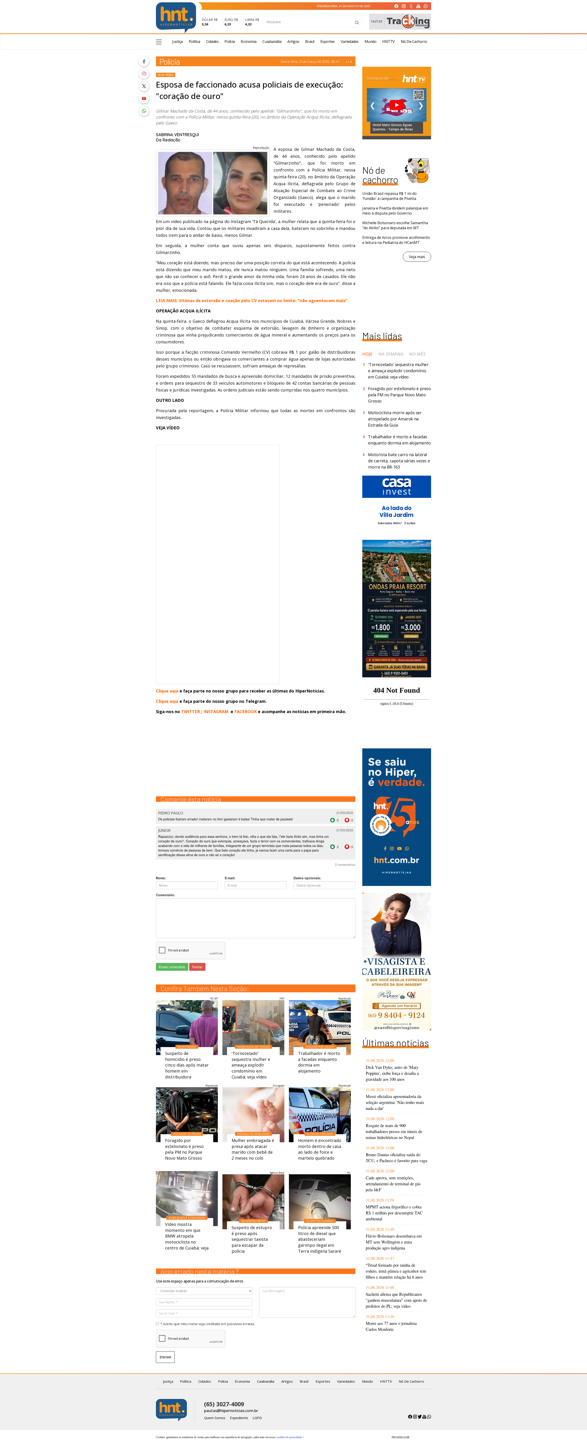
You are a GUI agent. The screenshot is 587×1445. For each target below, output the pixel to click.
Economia (249, 41)
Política (194, 41)
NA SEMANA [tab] (390, 354)
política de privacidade (290, 1437)
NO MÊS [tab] (417, 354)
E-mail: (230, 878)
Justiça (177, 41)
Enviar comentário (172, 967)
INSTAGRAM (215, 711)
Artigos (293, 41)
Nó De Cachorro (414, 41)
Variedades (350, 41)
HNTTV (388, 41)
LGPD (257, 1417)
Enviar (165, 1357)
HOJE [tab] (367, 354)
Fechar (197, 967)
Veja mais (417, 256)
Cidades (212, 41)
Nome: (161, 878)
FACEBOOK (245, 711)
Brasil (309, 41)
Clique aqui (168, 691)
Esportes (327, 41)
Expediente (239, 1417)
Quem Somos (214, 1417)
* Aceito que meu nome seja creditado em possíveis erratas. (208, 1323)
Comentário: (165, 895)
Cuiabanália (272, 41)
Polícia (229, 41)
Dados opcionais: (307, 878)
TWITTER (190, 711)
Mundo (371, 41)
